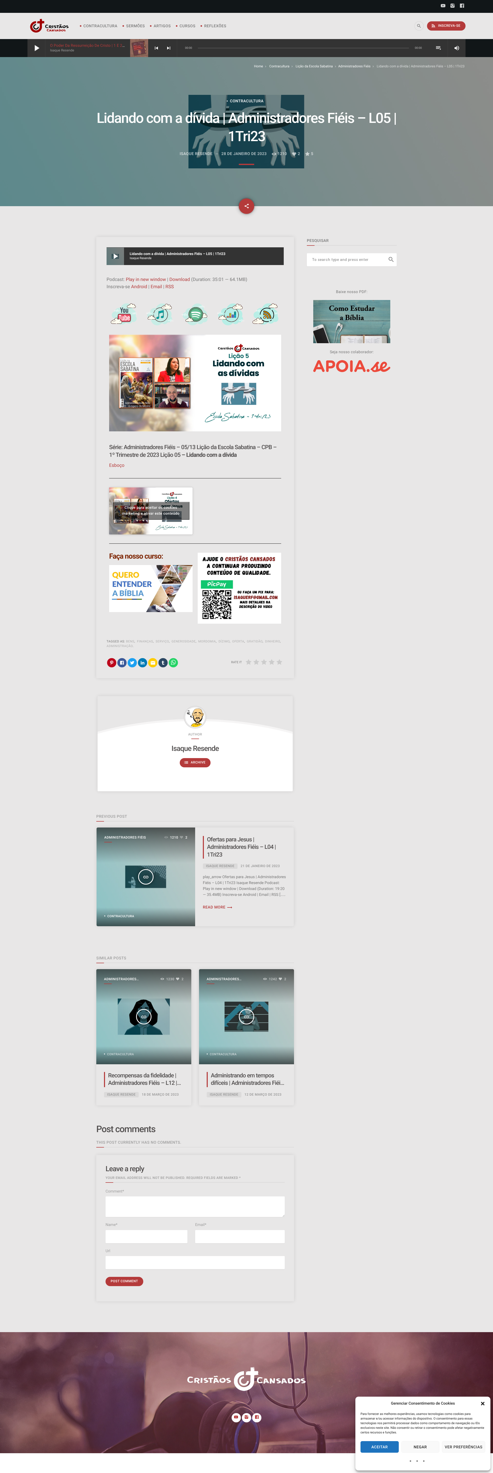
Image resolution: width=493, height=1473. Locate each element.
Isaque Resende (195, 748)
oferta (238, 641)
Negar (420, 1447)
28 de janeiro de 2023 (244, 153)
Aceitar (379, 1447)
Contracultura (100, 26)
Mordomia (207, 641)
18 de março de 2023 (160, 1095)
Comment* (115, 1191)
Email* (200, 1224)
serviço (162, 641)
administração (120, 646)
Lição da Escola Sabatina (314, 66)
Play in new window (146, 279)
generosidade (184, 641)
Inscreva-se (445, 25)
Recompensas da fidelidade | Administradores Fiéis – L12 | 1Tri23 (142, 1083)
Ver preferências (463, 1447)
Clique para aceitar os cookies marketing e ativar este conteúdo (150, 511)
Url (108, 1251)
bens (130, 641)
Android (139, 286)
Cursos (187, 26)
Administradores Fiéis (354, 66)
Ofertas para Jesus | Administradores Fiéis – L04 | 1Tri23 (241, 847)
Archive (195, 762)
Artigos (162, 26)
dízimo (224, 641)
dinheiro (272, 641)
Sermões (135, 26)
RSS (169, 286)
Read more (218, 907)
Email (156, 286)
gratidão (254, 641)
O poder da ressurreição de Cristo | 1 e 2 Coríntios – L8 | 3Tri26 (106, 45)
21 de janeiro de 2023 (260, 866)
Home (258, 66)
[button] (482, 1403)
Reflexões (215, 26)
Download (179, 279)
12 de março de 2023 (263, 1095)
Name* (111, 1224)
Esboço (117, 465)
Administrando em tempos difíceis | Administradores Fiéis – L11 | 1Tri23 (247, 1083)
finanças (145, 641)
